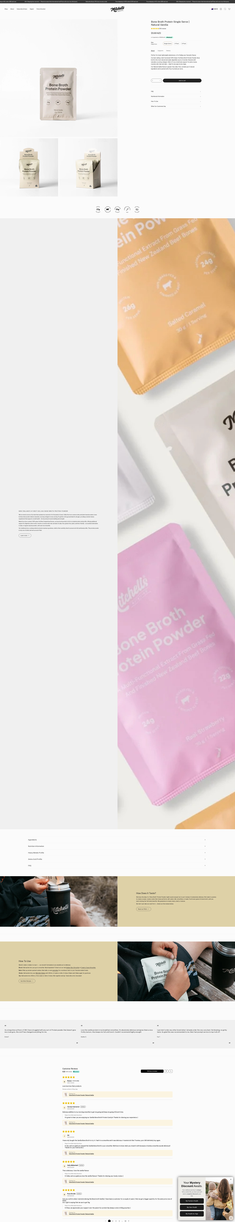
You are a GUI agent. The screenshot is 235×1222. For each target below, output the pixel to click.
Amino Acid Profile (35, 859)
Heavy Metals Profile (36, 853)
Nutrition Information (36, 846)
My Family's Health (192, 1201)
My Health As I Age (192, 1214)
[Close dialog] (230, 1179)
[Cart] (229, 9)
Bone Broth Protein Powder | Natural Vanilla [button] (81, 1095)
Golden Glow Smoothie (72, 967)
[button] (6, 9)
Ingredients (32, 840)
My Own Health (192, 1207)
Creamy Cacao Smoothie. (88, 967)
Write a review (152, 1071)
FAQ (29, 866)
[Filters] (166, 1071)
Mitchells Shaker (40, 973)
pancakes (55, 970)
